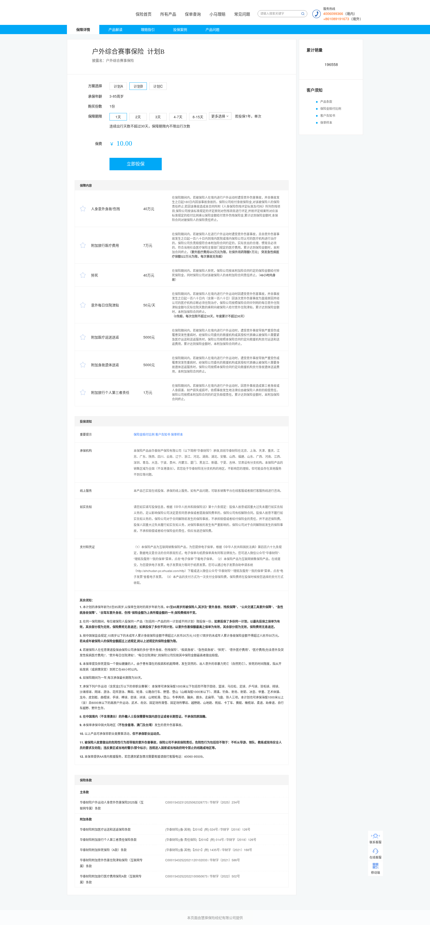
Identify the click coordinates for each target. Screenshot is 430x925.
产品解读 (115, 29)
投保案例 (180, 29)
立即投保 (136, 164)
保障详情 (83, 29)
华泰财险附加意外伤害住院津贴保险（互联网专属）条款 (111, 863)
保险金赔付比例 (144, 434)
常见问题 (242, 14)
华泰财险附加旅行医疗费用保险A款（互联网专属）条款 (111, 879)
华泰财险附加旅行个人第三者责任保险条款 (108, 839)
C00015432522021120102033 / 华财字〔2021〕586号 (202, 860)
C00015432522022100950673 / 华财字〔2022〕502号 (202, 876)
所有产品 (168, 14)
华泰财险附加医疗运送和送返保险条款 (105, 829)
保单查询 (193, 14)
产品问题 (212, 29)
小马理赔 (217, 14)
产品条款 (326, 101)
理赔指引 (148, 29)
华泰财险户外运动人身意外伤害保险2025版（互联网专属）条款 (112, 805)
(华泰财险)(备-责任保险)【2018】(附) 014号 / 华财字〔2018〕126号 (210, 839)
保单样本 (177, 434)
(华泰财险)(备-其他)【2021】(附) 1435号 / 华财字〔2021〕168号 (208, 850)
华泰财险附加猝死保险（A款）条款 (103, 850)
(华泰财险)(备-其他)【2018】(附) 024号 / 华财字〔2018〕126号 (207, 829)
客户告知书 (162, 434)
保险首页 (144, 14)
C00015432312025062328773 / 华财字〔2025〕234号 (202, 802)
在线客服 (375, 857)
